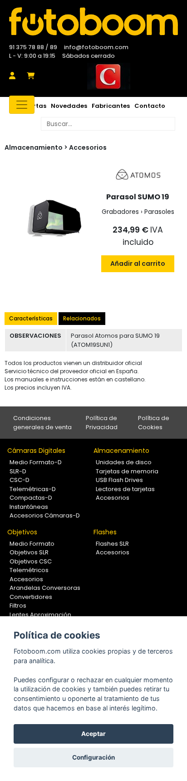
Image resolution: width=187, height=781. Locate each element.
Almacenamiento (121, 450)
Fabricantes (111, 105)
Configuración (93, 757)
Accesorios (88, 147)
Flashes (105, 532)
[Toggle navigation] (21, 105)
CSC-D (20, 480)
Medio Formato (32, 543)
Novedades (69, 105)
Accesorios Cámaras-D (45, 515)
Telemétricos (29, 570)
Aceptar (93, 733)
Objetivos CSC (31, 561)
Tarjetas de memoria (127, 471)
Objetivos (22, 532)
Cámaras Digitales (36, 450)
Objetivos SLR (29, 552)
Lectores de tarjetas (125, 489)
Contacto (149, 105)
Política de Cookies (153, 422)
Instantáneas (29, 506)
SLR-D (18, 471)
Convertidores (31, 597)
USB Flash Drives (119, 480)
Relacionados (82, 318)
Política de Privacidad (102, 422)
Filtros (18, 605)
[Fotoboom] (93, 21)
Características (31, 318)
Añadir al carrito (137, 263)
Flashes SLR (112, 543)
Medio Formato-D (36, 462)
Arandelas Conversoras (45, 587)
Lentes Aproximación (40, 614)
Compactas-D (31, 497)
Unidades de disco (124, 462)
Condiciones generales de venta (42, 422)
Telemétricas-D (33, 489)
